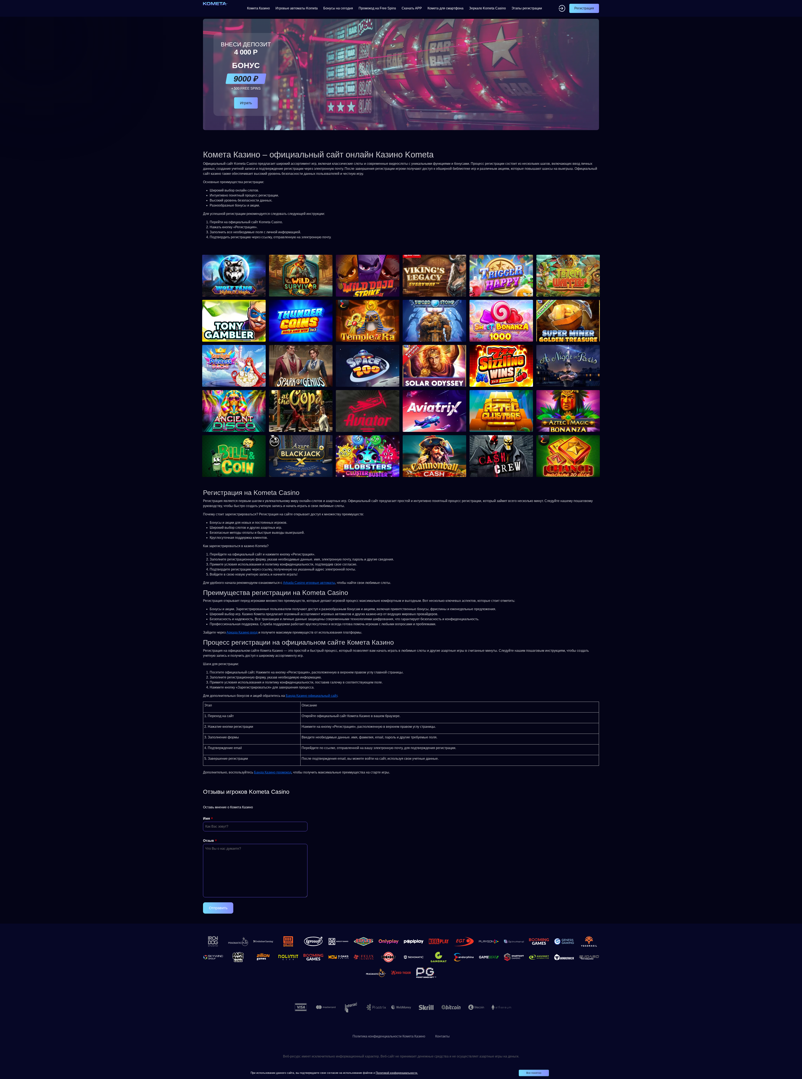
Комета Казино (258, 8)
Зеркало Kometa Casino (487, 8)
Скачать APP (412, 8)
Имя (206, 818)
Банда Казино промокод (272, 772)
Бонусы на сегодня (338, 8)
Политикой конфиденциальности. (397, 1072)
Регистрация (584, 8)
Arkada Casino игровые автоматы (309, 583)
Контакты (442, 1036)
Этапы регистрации (526, 8)
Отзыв (208, 840)
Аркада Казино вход (242, 632)
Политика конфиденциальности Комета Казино (389, 1036)
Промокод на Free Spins (377, 8)
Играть (246, 103)
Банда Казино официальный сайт (311, 695)
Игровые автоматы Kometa (296, 8)
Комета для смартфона (445, 8)
